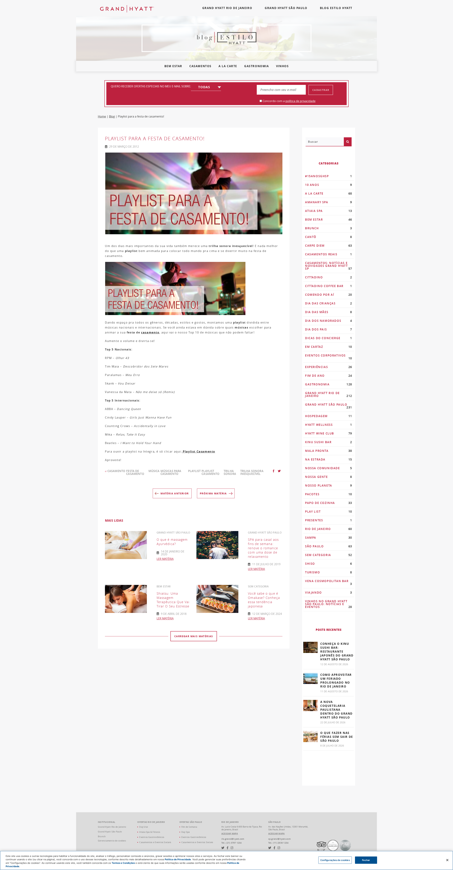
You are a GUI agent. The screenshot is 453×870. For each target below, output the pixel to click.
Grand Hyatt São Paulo (328, 406)
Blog (112, 116)
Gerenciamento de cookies (112, 840)
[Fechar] (447, 860)
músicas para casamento (170, 472)
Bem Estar (173, 66)
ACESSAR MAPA (229, 834)
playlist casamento (210, 472)
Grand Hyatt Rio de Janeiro (328, 394)
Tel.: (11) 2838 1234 (278, 843)
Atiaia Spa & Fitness (149, 831)
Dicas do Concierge (328, 338)
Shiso (328, 564)
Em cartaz (328, 347)
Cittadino (328, 277)
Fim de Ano (328, 376)
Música (154, 471)
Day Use (143, 826)
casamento (150, 332)
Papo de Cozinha (328, 503)
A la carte (228, 66)
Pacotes (328, 494)
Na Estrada (328, 459)
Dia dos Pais (328, 329)
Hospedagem (328, 416)
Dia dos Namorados (328, 321)
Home (102, 116)
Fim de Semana (189, 826)
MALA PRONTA (328, 451)
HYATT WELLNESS (328, 425)
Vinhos (282, 66)
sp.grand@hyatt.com (279, 839)
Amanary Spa (328, 202)
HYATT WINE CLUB (328, 433)
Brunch (328, 228)
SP (324, 849)
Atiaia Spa (328, 211)
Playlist (194, 471)
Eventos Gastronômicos (151, 837)
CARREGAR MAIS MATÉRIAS (193, 636)
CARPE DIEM (328, 246)
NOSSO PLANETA (328, 485)
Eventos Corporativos (328, 356)
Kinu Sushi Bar (328, 442)
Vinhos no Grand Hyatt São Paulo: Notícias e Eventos (328, 604)
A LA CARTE (328, 193)
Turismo (328, 572)
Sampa (328, 538)
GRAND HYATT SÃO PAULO (286, 8)
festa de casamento (135, 472)
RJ (318, 849)
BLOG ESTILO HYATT (336, 8)
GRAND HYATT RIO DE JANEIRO (227, 8)
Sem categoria (328, 555)
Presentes (328, 520)
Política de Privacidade (178, 859)
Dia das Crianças (328, 303)
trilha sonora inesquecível (251, 472)
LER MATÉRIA (165, 558)
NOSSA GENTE (328, 477)
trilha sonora (230, 472)
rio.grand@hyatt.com (232, 839)
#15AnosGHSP (328, 176)
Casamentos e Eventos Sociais (155, 842)
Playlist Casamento (198, 451)
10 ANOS (328, 185)
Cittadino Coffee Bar (328, 286)
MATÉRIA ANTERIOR (174, 493)
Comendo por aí (328, 295)
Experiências (328, 367)
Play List (328, 511)
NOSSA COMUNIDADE (328, 468)
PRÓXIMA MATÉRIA (213, 493)
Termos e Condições (123, 862)
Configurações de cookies (335, 860)
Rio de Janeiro (328, 529)
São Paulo (328, 546)
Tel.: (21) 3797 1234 (231, 843)
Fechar (366, 860)
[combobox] (206, 88)
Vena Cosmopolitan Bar (328, 582)
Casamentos (200, 66)
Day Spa (185, 831)
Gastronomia (256, 66)
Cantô (328, 237)
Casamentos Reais (328, 254)
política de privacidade (300, 101)
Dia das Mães (328, 312)
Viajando (328, 592)
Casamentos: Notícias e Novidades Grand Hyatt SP (328, 266)
